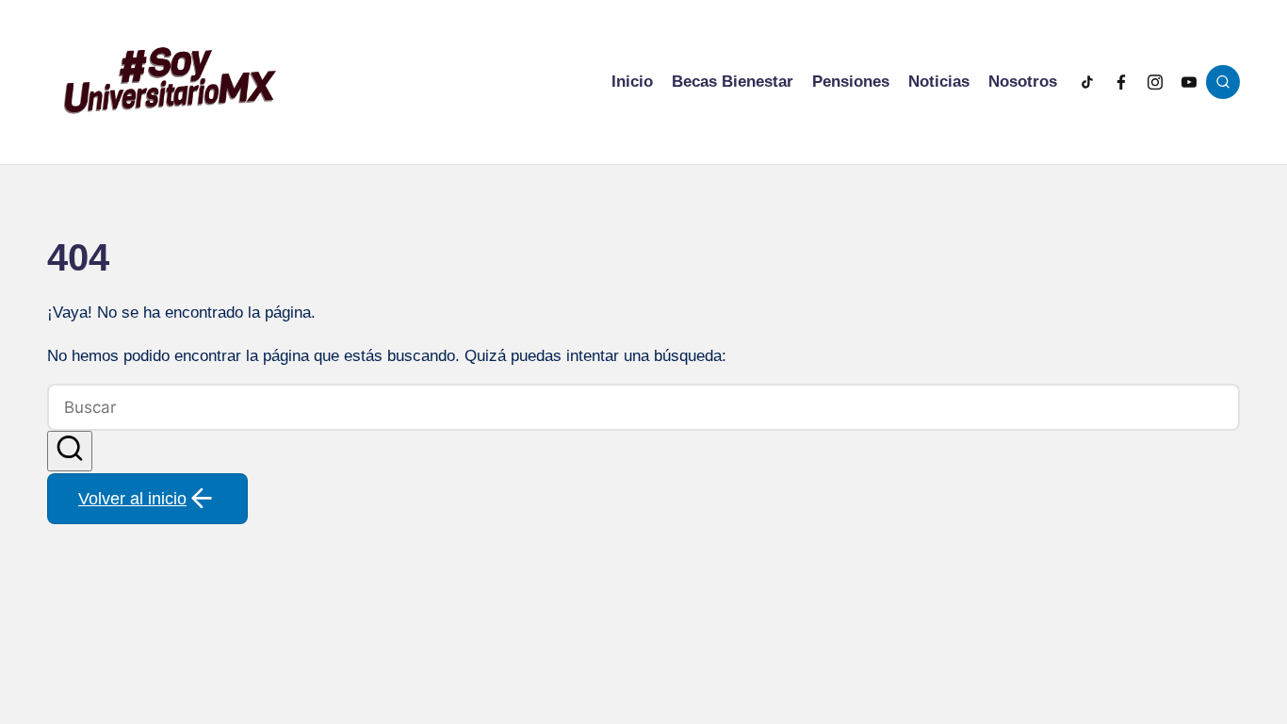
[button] (69, 451)
